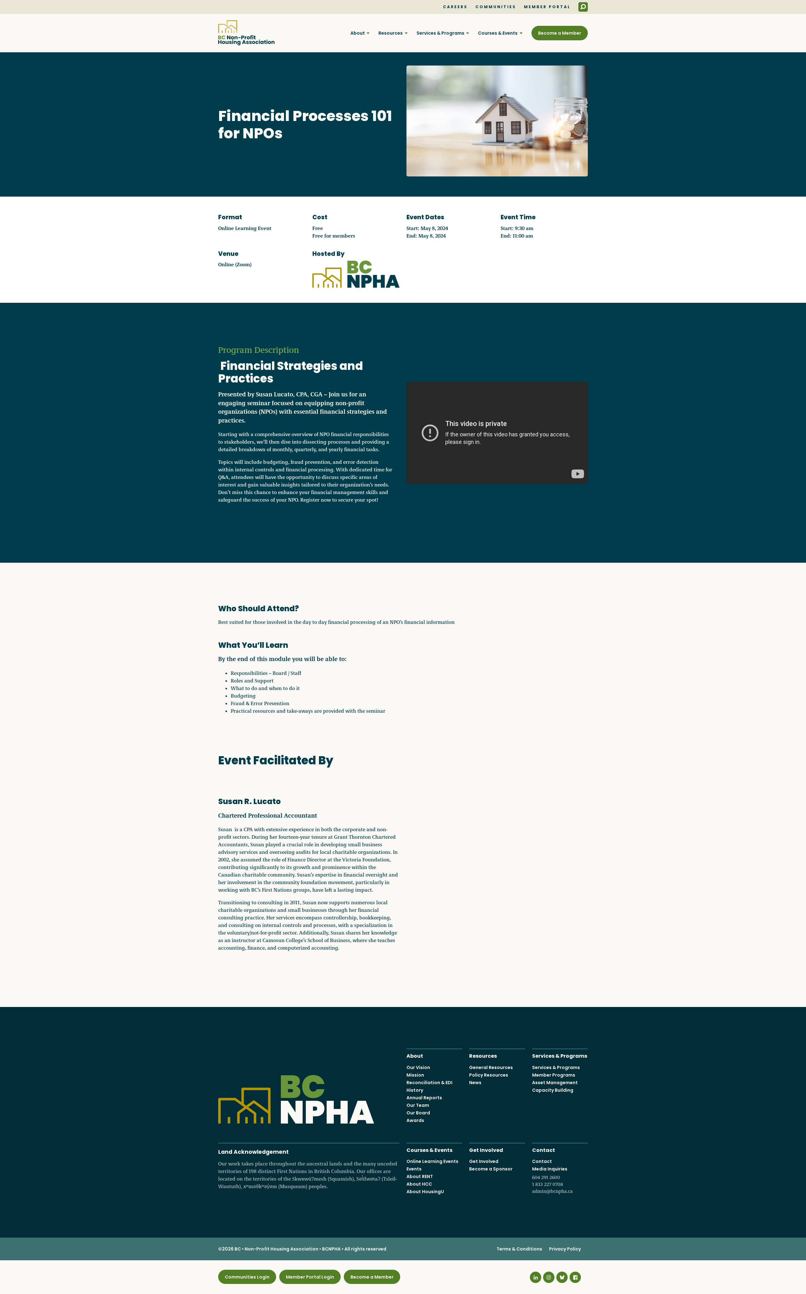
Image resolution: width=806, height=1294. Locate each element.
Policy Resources (488, 1075)
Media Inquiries (552, 1180)
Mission (415, 1075)
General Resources (491, 1067)
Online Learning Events (432, 1161)
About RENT (419, 1176)
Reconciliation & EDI (429, 1082)
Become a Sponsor (491, 1169)
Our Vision (418, 1067)
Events (414, 1169)
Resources (390, 33)
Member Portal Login (310, 1277)
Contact (543, 1150)
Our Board (418, 1113)
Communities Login (247, 1277)
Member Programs (553, 1075)
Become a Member (559, 33)
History (414, 1090)
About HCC (419, 1184)
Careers (455, 7)
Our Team (417, 1105)
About (357, 33)
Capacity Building (552, 1090)
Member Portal (547, 7)
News (475, 1082)
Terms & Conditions (519, 1249)
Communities (495, 7)
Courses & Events (498, 33)
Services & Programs (440, 33)
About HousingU (425, 1191)
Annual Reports (424, 1098)
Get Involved (486, 1150)
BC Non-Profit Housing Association (246, 32)
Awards (415, 1120)
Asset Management (555, 1082)
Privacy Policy (565, 1249)
